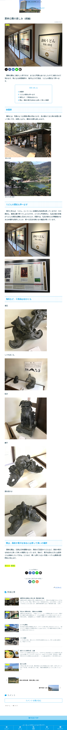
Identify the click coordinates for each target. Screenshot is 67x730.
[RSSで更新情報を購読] (37, 581)
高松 (14, 565)
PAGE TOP (34, 718)
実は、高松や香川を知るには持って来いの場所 (34, 100)
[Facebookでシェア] (9, 69)
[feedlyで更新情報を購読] (33, 581)
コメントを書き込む (33, 700)
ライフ (8, 565)
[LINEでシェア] (16, 69)
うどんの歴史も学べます (27, 94)
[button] (20, 69)
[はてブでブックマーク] (13, 69)
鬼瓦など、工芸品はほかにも (29, 97)
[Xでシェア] (6, 69)
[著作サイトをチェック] (29, 581)
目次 (31, 88)
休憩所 (22, 91)
